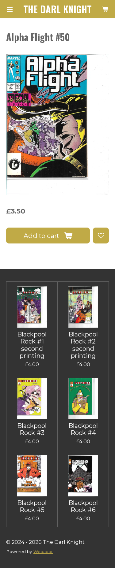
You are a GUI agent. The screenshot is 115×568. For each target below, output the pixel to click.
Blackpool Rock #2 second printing (83, 345)
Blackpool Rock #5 (32, 506)
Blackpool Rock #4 (83, 429)
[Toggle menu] (10, 9)
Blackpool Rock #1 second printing (32, 345)
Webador (43, 551)
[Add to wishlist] (101, 235)
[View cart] (105, 9)
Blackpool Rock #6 (83, 506)
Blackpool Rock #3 (32, 429)
